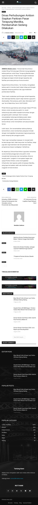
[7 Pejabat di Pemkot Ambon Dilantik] (7, 259)
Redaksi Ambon (9, 32)
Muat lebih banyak (18, 337)
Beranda (4, 7)
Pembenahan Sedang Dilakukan (10, 181)
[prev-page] (3, 266)
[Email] (29, 37)
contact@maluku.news (16, 478)
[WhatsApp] (17, 37)
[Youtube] (30, 491)
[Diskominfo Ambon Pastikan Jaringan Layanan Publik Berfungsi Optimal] (7, 249)
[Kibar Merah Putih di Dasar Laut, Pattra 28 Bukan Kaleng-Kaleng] (7, 301)
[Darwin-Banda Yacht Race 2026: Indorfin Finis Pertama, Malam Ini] (7, 320)
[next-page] (6, 266)
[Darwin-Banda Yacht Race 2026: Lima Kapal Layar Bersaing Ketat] (7, 330)
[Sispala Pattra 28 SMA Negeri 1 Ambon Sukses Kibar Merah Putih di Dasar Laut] (7, 310)
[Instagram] (12, 491)
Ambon (9, 7)
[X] (13, 37)
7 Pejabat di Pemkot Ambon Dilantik (23, 256)
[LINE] (25, 37)
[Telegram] (21, 37)
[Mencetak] (33, 37)
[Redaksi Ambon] (3, 33)
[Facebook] (9, 37)
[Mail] (17, 491)
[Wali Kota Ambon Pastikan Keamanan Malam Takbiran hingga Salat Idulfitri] (7, 240)
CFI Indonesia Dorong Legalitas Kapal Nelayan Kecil (29, 201)
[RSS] (21, 491)
